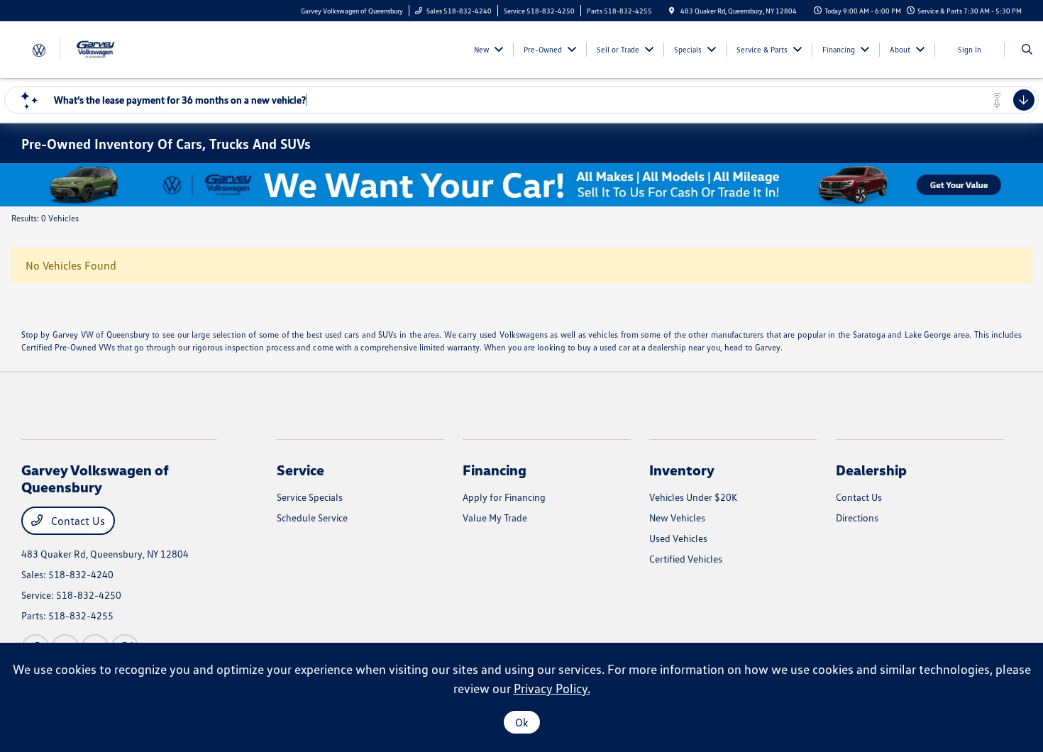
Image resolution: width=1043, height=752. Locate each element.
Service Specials (310, 497)
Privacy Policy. (552, 688)
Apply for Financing (504, 497)
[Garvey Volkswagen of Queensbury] (85, 48)
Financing (494, 469)
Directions (857, 518)
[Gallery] (521, 184)
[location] (672, 10)
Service (300, 469)
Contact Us (76, 521)
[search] (1027, 49)
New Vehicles (677, 518)
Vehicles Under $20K (693, 497)
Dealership (871, 469)
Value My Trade (495, 518)
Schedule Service (312, 518)
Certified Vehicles (685, 559)
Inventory (681, 469)
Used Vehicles (678, 538)
